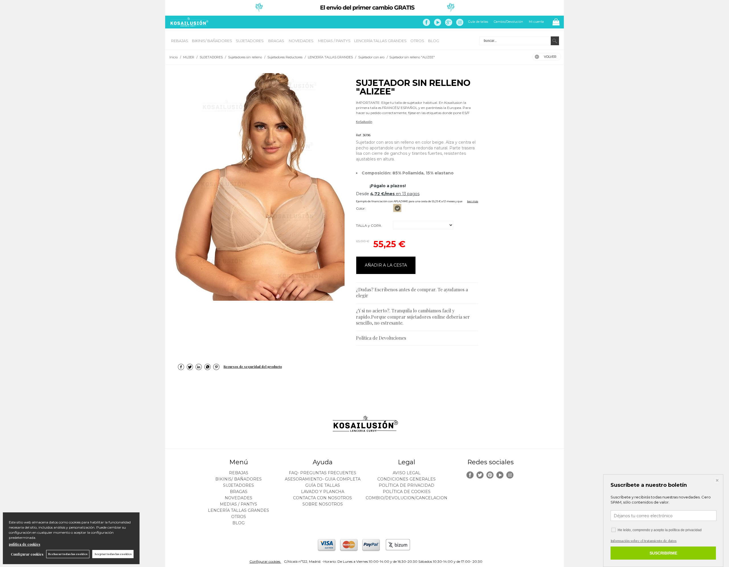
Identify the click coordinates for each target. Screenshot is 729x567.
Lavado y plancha (322, 491)
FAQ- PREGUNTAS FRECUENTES (322, 472)
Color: (361, 208)
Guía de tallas (478, 22)
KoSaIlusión (364, 121)
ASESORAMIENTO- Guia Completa (323, 479)
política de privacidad (685, 530)
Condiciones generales (406, 479)
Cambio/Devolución (508, 22)
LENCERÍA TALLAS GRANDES (380, 40)
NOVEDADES (301, 40)
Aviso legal (407, 472)
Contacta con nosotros (322, 497)
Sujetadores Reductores (373, 128)
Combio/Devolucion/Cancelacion (406, 497)
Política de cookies (407, 491)
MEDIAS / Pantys (334, 40)
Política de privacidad (406, 485)
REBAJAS (179, 40)
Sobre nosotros (322, 504)
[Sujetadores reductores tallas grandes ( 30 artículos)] (259, 187)
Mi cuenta (536, 22)
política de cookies (24, 544)
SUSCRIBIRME (663, 553)
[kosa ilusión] (188, 25)
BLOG (433, 40)
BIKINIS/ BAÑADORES (212, 40)
